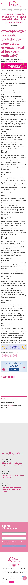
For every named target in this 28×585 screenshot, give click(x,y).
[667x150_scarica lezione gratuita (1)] (14, 68)
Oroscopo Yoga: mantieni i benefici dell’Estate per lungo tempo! (12, 489)
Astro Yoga (5, 461)
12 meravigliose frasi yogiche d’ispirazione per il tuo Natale (12, 464)
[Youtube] (14, 565)
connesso (10, 405)
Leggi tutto (16, 582)
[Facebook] (18, 565)
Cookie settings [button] (5, 582)
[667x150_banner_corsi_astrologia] (14, 350)
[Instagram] (9, 565)
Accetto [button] (11, 581)
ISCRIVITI (14, 546)
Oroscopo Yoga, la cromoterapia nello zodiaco (13, 476)
